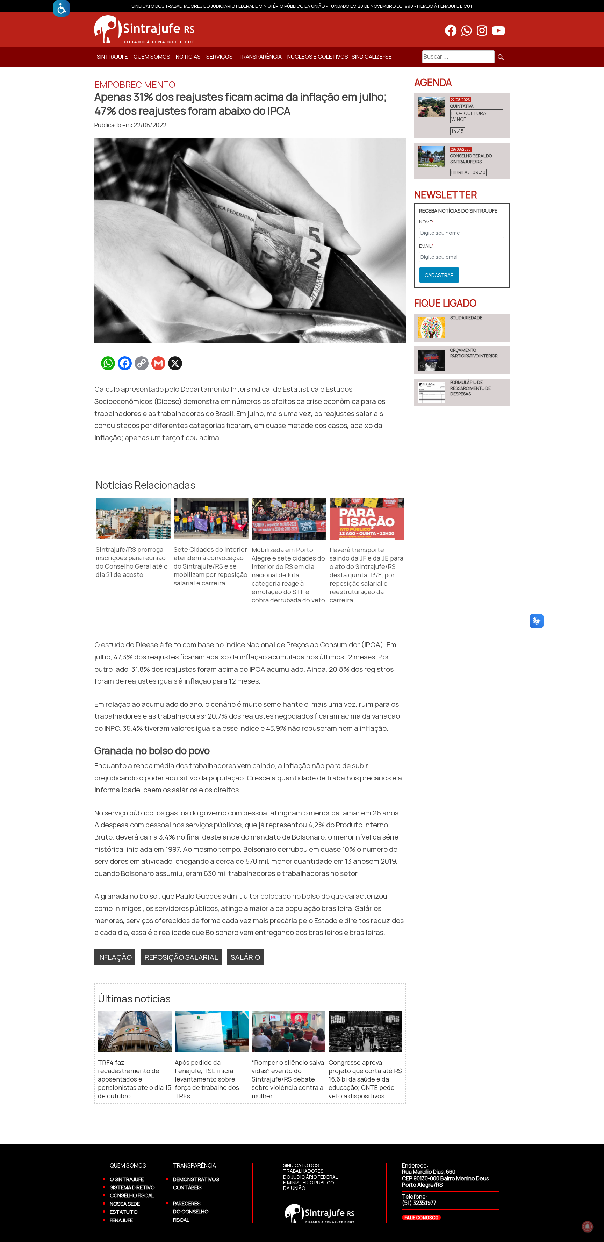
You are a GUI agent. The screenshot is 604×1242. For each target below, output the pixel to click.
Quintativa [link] (462, 106)
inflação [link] (115, 957)
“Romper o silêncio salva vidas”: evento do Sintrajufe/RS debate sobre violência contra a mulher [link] (288, 1079)
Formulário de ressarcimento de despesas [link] (470, 388)
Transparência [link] (260, 56)
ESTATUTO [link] (123, 1211)
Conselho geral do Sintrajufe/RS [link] (471, 158)
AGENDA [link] (433, 82)
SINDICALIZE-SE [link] (372, 56)
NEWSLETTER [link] (445, 194)
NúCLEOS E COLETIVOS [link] (317, 56)
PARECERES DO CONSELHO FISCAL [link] (190, 1211)
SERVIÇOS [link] (219, 56)
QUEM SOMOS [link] (152, 56)
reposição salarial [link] (181, 957)
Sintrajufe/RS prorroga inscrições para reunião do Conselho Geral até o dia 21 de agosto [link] (132, 562)
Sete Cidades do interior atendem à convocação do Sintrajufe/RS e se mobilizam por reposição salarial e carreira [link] (210, 566)
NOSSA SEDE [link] (125, 1203)
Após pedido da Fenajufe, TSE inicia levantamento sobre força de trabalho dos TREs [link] (207, 1079)
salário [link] (245, 957)
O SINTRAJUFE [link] (127, 1179)
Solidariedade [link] (466, 318)
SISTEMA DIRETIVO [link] (132, 1187)
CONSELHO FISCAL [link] (132, 1195)
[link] (61, 8)
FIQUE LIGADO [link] (445, 302)
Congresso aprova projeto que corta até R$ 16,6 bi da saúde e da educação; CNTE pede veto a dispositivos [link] (365, 1079)
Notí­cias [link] (188, 56)
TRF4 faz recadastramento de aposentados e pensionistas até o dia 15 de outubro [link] (134, 1079)
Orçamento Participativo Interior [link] (474, 353)
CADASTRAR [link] (439, 275)
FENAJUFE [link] (121, 1219)
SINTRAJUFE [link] (112, 56)
